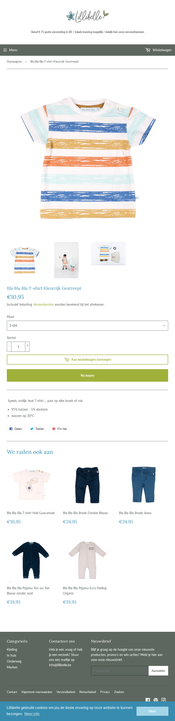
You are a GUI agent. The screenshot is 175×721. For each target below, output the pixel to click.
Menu (13, 50)
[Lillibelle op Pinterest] (155, 701)
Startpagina (14, 61)
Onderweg (14, 661)
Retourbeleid (87, 692)
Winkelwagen (162, 50)
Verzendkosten (43, 304)
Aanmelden (158, 671)
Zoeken (119, 692)
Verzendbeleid (66, 692)
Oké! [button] (152, 711)
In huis (11, 655)
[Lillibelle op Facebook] (147, 701)
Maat (10, 317)
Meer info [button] (31, 714)
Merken (12, 667)
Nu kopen (87, 375)
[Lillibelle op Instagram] (163, 701)
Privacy (105, 692)
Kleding (12, 649)
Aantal (11, 338)
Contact (12, 692)
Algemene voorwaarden (36, 692)
